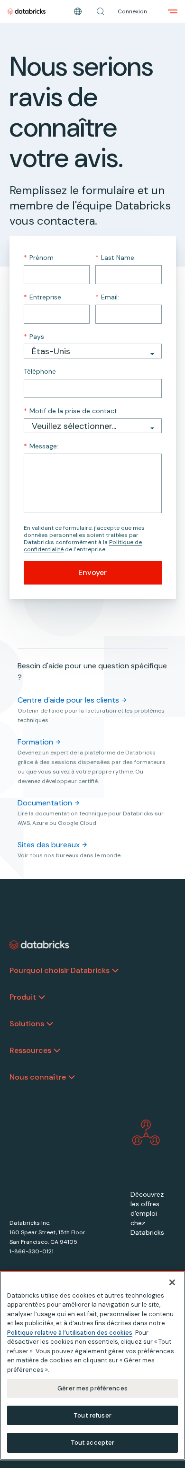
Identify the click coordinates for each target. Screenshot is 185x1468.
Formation (35, 742)
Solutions (26, 1024)
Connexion (132, 11)
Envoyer (92, 572)
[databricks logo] (39, 945)
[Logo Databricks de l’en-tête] (27, 11)
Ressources (30, 1050)
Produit (22, 997)
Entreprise (42, 297)
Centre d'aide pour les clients (68, 700)
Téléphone (40, 371)
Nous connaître (37, 1077)
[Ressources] (57, 1050)
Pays (34, 336)
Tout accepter (93, 1442)
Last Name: (115, 257)
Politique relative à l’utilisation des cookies (69, 1333)
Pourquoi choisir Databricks (59, 970)
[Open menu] (172, 11)
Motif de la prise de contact (70, 411)
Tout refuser (92, 1415)
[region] (92, 1365)
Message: (41, 446)
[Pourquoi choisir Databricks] (115, 970)
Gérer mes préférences (92, 1388)
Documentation (45, 803)
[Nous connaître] (71, 1077)
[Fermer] (172, 1282)
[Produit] (41, 997)
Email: (107, 297)
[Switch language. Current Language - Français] (77, 11)
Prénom (39, 257)
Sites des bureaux (49, 845)
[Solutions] (50, 1024)
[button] (100, 11)
